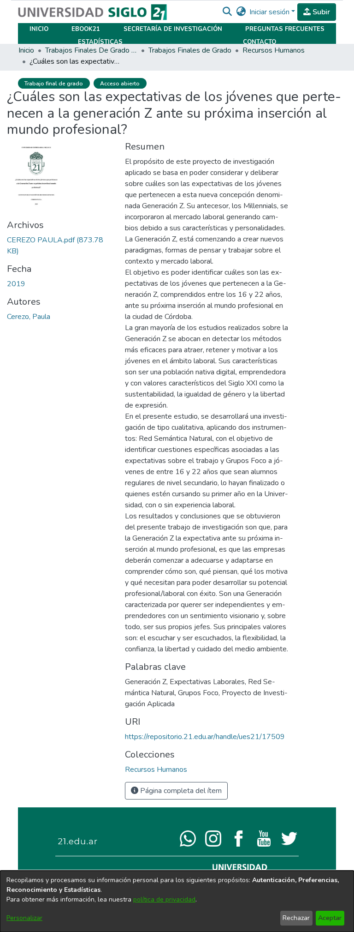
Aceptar (330, 918)
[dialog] (177, 901)
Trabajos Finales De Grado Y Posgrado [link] (91, 50)
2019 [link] (16, 284)
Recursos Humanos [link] (273, 50)
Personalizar (24, 918)
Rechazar (296, 918)
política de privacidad (164, 899)
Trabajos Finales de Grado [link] (189, 50)
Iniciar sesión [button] (270, 12)
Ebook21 (85, 29)
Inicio (39, 29)
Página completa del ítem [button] (180, 791)
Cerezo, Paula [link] (28, 317)
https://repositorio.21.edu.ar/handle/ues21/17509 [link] (205, 737)
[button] (227, 12)
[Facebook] (238, 838)
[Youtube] (264, 838)
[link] (156, 769)
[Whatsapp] (188, 838)
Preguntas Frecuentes (284, 29)
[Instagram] (213, 838)
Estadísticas (100, 42)
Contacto (259, 42)
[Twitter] (289, 838)
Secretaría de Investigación (173, 29)
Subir (320, 12)
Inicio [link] (26, 50)
